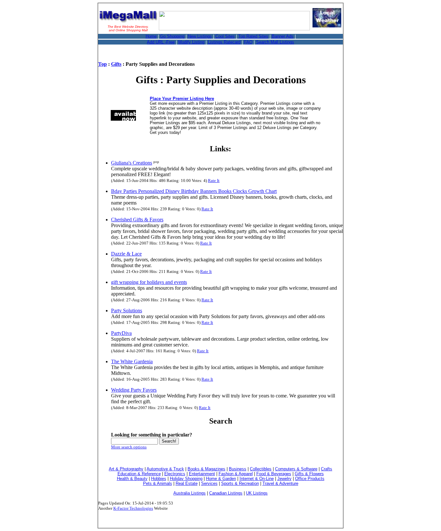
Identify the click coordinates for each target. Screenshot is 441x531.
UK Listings (257, 493)
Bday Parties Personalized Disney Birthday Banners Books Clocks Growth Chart (194, 191)
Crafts (326, 468)
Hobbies (158, 478)
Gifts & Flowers (309, 473)
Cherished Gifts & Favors (137, 219)
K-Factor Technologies (133, 508)
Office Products (309, 478)
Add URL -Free (161, 42)
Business (237, 468)
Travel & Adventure (280, 483)
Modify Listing (191, 42)
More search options (129, 447)
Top (102, 64)
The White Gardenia (132, 361)
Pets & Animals (157, 483)
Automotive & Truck (165, 468)
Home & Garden (221, 478)
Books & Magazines (206, 468)
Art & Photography (126, 468)
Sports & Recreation (240, 483)
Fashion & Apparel (236, 473)
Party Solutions (126, 310)
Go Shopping (172, 36)
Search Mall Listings (275, 42)
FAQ (248, 42)
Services (209, 483)
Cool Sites (225, 36)
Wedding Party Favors (134, 390)
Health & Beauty (132, 478)
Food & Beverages (273, 473)
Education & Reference (139, 473)
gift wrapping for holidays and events (149, 282)
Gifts (116, 64)
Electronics (174, 473)
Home (151, 36)
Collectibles (261, 468)
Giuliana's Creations (131, 162)
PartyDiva (121, 333)
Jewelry (284, 478)
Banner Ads (282, 36)
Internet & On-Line (257, 478)
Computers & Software (296, 468)
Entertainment (202, 473)
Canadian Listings (225, 493)
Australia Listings (189, 493)
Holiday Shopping (186, 478)
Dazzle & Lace (126, 253)
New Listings (200, 36)
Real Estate (187, 483)
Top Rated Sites (253, 36)
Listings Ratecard (224, 42)
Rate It (214, 180)
